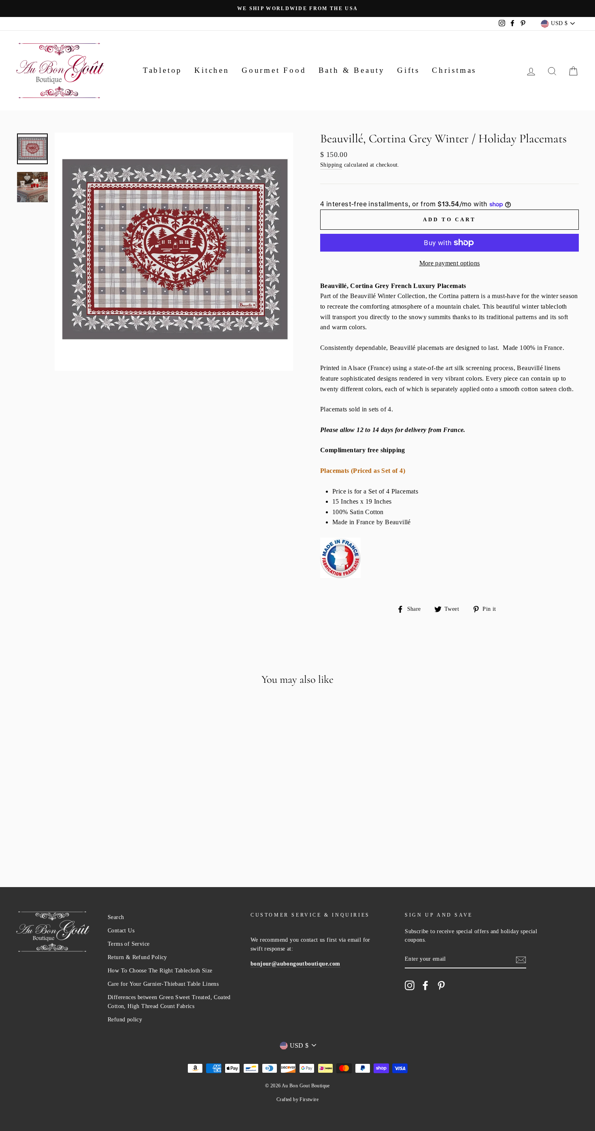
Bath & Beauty (352, 70)
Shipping (331, 165)
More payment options (449, 263)
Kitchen (212, 70)
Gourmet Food (274, 70)
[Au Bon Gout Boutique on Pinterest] (441, 985)
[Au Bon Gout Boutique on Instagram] (409, 985)
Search (116, 917)
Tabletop (162, 70)
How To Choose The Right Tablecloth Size (160, 971)
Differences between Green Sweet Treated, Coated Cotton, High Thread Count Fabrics (169, 1001)
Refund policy (125, 1020)
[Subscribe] (521, 959)
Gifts (408, 70)
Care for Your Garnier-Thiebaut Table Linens (163, 984)
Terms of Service (128, 944)
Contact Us (121, 931)
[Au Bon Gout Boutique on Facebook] (425, 985)
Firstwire (309, 1099)
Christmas (454, 70)
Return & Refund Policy (137, 957)
